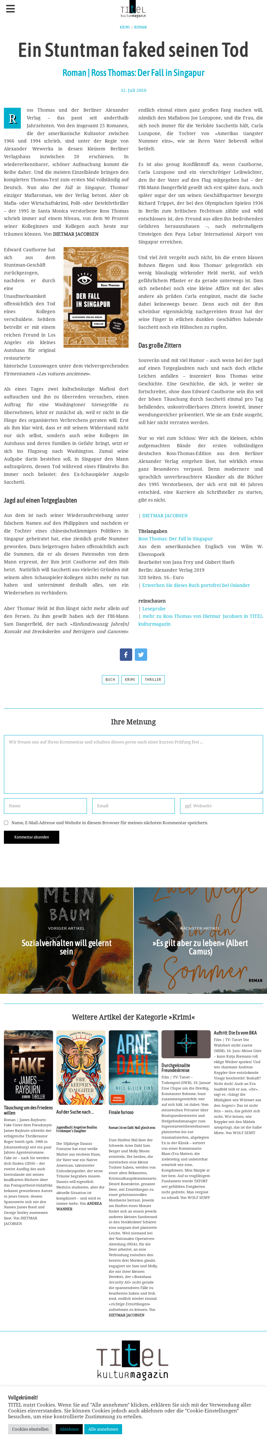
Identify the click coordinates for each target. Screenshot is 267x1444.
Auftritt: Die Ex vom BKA (235, 1032)
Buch (110, 679)
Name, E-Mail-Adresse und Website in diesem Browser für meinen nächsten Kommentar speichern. (109, 823)
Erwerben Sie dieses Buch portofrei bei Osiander (196, 585)
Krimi (125, 27)
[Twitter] (141, 654)
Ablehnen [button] (69, 1429)
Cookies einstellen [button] (30, 1429)
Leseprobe (154, 608)
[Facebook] (126, 654)
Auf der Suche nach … (75, 1112)
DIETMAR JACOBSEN (165, 515)
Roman (140, 27)
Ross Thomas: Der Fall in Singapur (175, 538)
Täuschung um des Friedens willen (28, 1110)
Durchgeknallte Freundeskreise (176, 1067)
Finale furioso (121, 1112)
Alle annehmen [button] (103, 1429)
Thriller (153, 679)
